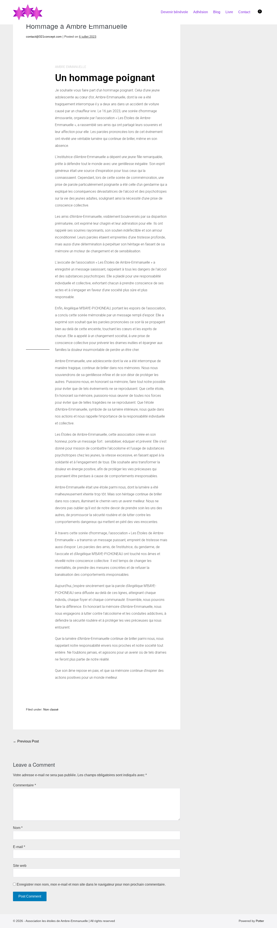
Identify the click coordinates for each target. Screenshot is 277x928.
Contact (244, 12)
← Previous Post (26, 741)
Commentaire (24, 785)
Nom (18, 828)
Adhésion (200, 12)
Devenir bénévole (174, 12)
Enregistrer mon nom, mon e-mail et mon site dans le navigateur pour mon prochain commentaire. (91, 884)
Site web (19, 865)
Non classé (50, 709)
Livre (229, 12)
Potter (260, 921)
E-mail (19, 847)
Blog (216, 12)
